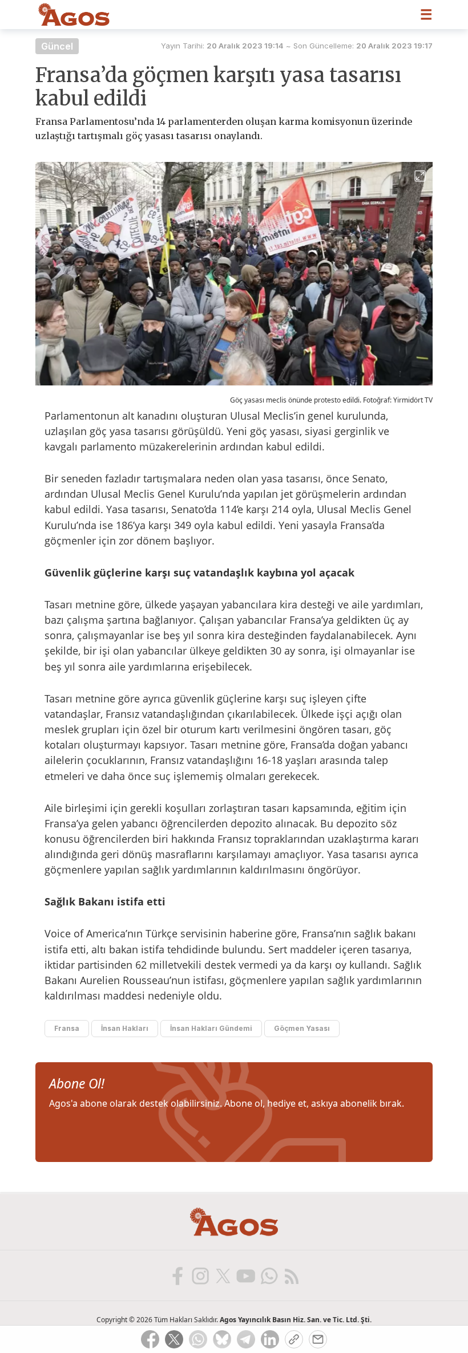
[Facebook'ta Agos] (177, 1275)
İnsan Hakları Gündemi (211, 1028)
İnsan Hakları (124, 1028)
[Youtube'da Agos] (245, 1275)
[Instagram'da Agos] (199, 1275)
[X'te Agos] (222, 1275)
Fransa (66, 1028)
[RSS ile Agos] (291, 1275)
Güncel (57, 46)
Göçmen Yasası (302, 1028)
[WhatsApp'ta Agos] (268, 1275)
